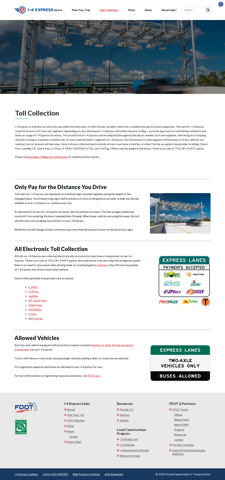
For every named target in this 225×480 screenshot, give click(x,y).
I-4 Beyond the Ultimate (134, 450)
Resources (180, 434)
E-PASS (32, 287)
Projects (179, 429)
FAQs (131, 10)
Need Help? (169, 10)
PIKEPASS (34, 309)
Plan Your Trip (81, 10)
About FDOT (181, 424)
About (58, 10)
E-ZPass (33, 291)
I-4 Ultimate (127, 444)
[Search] (208, 10)
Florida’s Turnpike (183, 444)
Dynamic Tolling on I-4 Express (48, 156)
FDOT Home (180, 409)
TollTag (38, 318)
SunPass (102, 265)
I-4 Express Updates (26, 474)
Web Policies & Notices (86, 474)
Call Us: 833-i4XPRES (55, 474)
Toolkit (73, 436)
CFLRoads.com (129, 439)
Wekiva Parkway (130, 455)
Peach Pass (35, 305)
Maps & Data (181, 419)
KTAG (32, 314)
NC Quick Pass (37, 300)
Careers (179, 439)
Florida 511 (127, 409)
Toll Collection (109, 10)
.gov (97, 375)
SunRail (124, 420)
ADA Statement (114, 474)
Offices (178, 414)
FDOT (91, 375)
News (148, 10)
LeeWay (33, 296)
